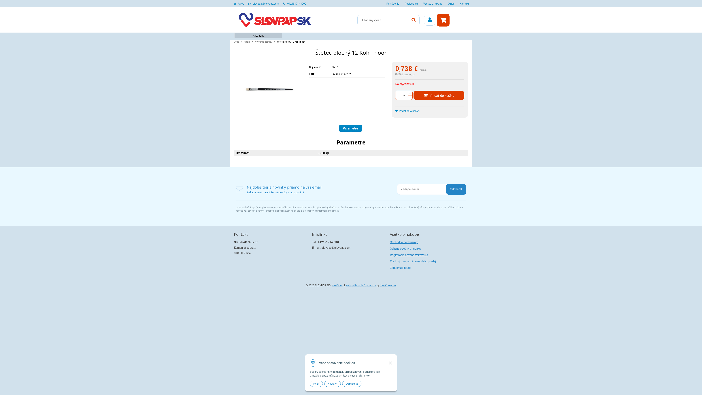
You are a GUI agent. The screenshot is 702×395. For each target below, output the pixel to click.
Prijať (316, 383)
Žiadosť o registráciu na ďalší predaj (413, 261)
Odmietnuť (352, 383)
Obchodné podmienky (404, 242)
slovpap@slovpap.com (266, 3)
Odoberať (456, 189)
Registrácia (411, 3)
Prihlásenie (392, 3)
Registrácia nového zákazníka (409, 255)
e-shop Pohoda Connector (361, 285)
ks (404, 95)
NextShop (337, 285)
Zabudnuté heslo (400, 268)
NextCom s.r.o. (388, 285)
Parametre (350, 128)
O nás (451, 3)
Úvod (241, 3)
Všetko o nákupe (432, 3)
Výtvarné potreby (263, 42)
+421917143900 (296, 3)
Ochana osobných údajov (405, 248)
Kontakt (464, 3)
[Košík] (444, 20)
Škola (247, 42)
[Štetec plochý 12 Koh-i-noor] (269, 89)
